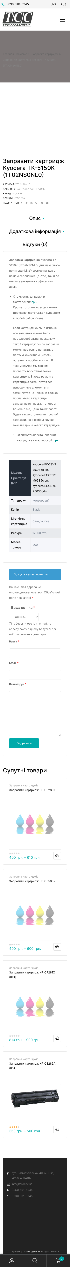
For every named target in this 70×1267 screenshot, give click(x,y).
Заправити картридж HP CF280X (32, 790)
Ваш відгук (17, 684)
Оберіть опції (57, 855)
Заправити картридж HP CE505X (32, 881)
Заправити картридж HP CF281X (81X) (32, 975)
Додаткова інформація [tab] (35, 231)
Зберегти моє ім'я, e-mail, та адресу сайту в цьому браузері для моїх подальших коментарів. (33, 629)
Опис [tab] (35, 218)
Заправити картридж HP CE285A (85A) (32, 1066)
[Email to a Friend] (47, 202)
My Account (11, 1261)
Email (14, 662)
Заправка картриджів (46, 54)
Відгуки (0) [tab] (35, 244)
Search (35, 1261)
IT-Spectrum (34, 1251)
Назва (14, 641)
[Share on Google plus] (36, 202)
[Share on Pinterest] (42, 202)
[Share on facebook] (22, 202)
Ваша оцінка (23, 608)
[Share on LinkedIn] (31, 202)
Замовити (22, 54)
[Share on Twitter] (26, 202)
